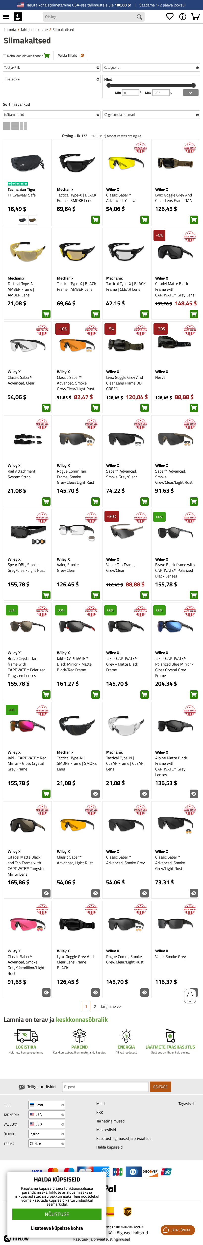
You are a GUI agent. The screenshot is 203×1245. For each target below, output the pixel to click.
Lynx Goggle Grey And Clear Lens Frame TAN (173, 198)
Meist (101, 1104)
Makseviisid (106, 1130)
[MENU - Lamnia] (182, 17)
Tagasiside (187, 1104)
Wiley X (112, 189)
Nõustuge (57, 1214)
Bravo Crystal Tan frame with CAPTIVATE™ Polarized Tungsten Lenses (26, 666)
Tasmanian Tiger (22, 189)
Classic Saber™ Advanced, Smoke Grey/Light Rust (170, 862)
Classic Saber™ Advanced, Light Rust (75, 860)
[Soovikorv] (170, 17)
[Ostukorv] (195, 17)
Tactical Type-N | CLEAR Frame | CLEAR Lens (125, 763)
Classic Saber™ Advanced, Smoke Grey (125, 860)
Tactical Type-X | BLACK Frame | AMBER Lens (76, 286)
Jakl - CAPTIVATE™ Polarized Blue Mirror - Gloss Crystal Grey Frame (174, 666)
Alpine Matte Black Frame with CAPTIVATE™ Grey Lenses (171, 766)
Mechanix (65, 189)
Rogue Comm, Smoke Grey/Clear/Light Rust (125, 959)
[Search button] (139, 17)
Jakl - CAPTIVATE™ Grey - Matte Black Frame (122, 664)
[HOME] (18, 17)
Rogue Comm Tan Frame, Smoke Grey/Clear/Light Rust (75, 476)
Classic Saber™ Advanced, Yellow (120, 198)
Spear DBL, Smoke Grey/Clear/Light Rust (26, 567)
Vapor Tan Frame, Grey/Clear (120, 567)
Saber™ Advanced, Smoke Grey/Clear (121, 474)
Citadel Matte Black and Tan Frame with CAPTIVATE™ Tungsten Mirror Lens (27, 865)
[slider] (108, 85)
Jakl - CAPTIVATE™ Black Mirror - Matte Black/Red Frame (74, 664)
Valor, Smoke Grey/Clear (68, 567)
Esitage (160, 1087)
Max (148, 92)
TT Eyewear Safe (22, 195)
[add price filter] (190, 92)
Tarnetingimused (110, 1121)
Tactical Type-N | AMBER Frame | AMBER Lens (21, 289)
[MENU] (6, 17)
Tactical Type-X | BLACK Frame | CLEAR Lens (126, 286)
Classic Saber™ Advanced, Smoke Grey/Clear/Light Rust (75, 383)
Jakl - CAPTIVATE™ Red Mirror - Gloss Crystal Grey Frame (27, 763)
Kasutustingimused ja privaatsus (123, 1138)
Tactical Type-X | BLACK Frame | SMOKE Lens (76, 198)
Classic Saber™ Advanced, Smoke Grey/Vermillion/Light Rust (26, 965)
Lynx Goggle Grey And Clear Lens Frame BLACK (75, 962)
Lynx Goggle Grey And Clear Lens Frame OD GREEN (124, 383)
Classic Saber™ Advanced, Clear (21, 380)
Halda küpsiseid (109, 1147)
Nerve (160, 377)
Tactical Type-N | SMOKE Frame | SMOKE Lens (77, 763)
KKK (99, 1112)
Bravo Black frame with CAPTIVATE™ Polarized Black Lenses (175, 570)
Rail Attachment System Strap (21, 474)
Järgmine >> (111, 1006)
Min (118, 92)
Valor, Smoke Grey (170, 956)
